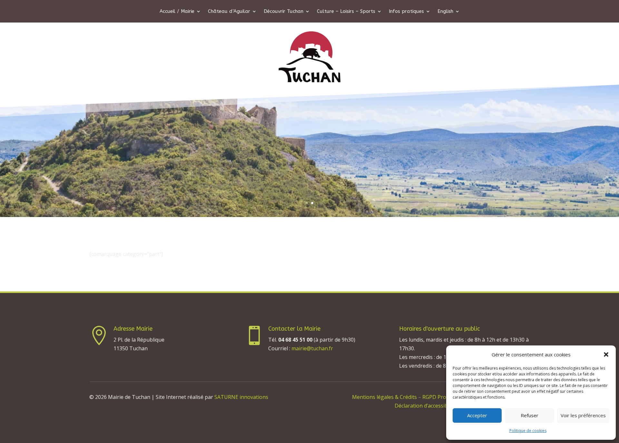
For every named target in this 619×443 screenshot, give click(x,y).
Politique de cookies (527, 430)
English (445, 11)
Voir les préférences (583, 415)
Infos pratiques (406, 11)
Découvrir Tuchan (283, 11)
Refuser (529, 415)
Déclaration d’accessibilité (426, 405)
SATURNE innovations (241, 397)
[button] (606, 354)
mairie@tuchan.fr (312, 348)
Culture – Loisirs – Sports (346, 11)
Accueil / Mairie (177, 11)
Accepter (477, 415)
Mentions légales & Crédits (384, 397)
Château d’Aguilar (229, 11)
